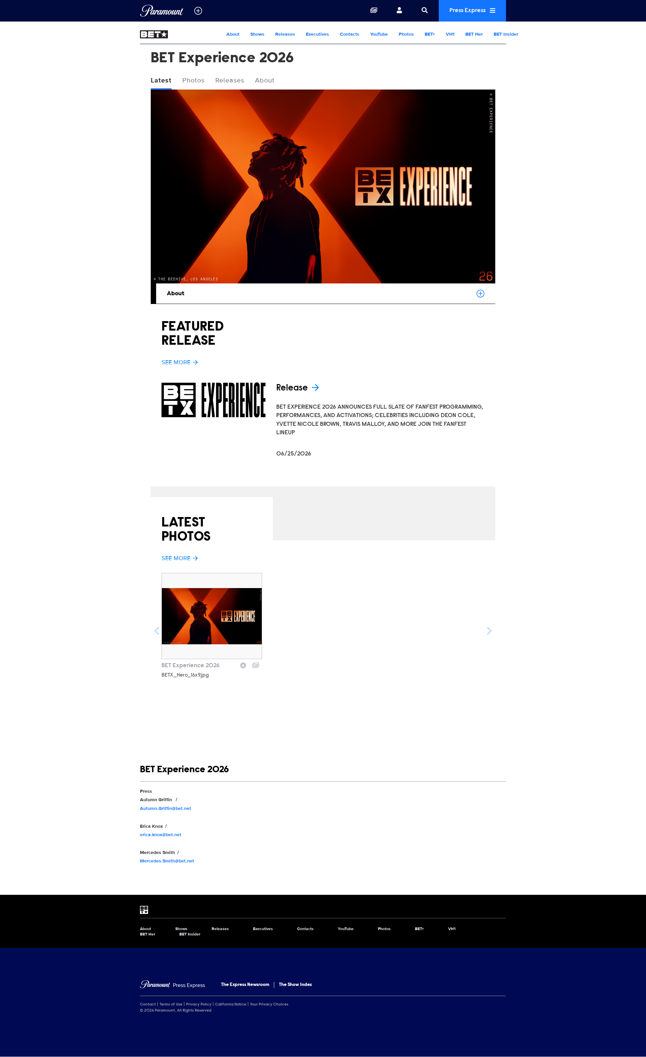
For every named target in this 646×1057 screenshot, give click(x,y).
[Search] (424, 11)
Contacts (349, 34)
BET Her (474, 34)
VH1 (450, 34)
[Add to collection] (255, 664)
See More (176, 362)
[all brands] (198, 10)
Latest (161, 80)
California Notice (230, 1004)
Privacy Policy (198, 1004)
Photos (406, 34)
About (233, 34)
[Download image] (243, 664)
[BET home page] (323, 910)
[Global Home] (161, 11)
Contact (148, 1004)
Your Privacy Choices (269, 1004)
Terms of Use (170, 1004)
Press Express (468, 11)
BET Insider (506, 34)
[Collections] (374, 11)
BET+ (430, 34)
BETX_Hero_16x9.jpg (185, 675)
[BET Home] (180, 34)
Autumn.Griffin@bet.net (165, 808)
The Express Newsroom (245, 985)
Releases (285, 34)
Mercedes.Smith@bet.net (167, 861)
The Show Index (295, 985)
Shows (257, 34)
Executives (317, 34)
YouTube (379, 34)
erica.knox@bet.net (160, 835)
